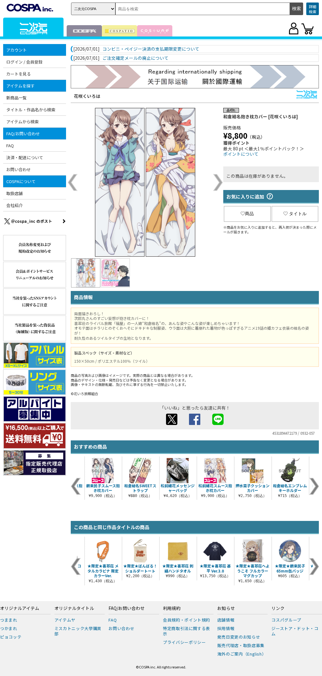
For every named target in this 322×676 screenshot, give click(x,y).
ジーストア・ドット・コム (294, 631)
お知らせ (226, 608)
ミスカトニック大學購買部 (78, 631)
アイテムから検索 (22, 122)
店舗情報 (226, 620)
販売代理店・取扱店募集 (240, 645)
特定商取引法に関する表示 (186, 631)
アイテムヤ (64, 620)
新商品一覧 (16, 98)
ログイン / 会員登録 (24, 62)
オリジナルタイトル (74, 608)
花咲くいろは (87, 96)
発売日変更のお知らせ (238, 637)
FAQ (10, 145)
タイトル (298, 213)
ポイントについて (240, 154)
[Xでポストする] (171, 423)
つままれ (8, 620)
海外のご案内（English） (241, 654)
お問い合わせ (18, 169)
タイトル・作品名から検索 (30, 110)
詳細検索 (312, 9)
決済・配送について (24, 157)
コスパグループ (286, 620)
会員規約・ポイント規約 (186, 620)
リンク (278, 608)
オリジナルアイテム (19, 608)
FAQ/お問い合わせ (126, 608)
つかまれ (8, 628)
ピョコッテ (10, 637)
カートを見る (18, 74)
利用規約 (171, 608)
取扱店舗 (14, 193)
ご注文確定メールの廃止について (136, 58)
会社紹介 (14, 205)
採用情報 (226, 628)
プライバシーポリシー (184, 642)
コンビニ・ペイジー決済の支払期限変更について (151, 49)
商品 (249, 213)
